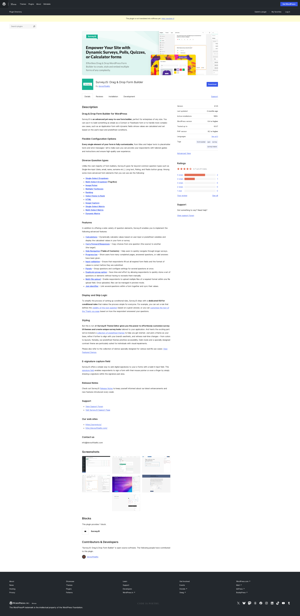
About (11, 581)
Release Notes (106, 388)
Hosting (12, 589)
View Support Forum (94, 406)
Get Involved (185, 581)
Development (129, 96)
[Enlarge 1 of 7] (107, 459)
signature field (88, 370)
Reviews (99, 96)
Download (212, 84)
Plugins (69, 589)
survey (214, 142)
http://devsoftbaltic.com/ (96, 428)
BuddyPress (242, 592)
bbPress (240, 589)
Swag (183, 592)
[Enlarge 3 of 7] (137, 459)
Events (182, 585)
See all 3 (215, 136)
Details (87, 96)
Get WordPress (289, 4)
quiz (208, 142)
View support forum (185, 215)
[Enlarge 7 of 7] (167, 478)
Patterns (69, 592)
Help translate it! (167, 18)
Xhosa (34, 603)
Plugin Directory (15, 12)
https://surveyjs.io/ (93, 424)
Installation (113, 96)
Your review (182, 195)
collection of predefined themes (111, 333)
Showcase (70, 581)
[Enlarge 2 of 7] (107, 478)
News (11, 585)
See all (215, 195)
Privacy (12, 592)
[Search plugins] (34, 26)
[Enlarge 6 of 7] (167, 459)
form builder (201, 142)
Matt (239, 585)
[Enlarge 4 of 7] (137, 479)
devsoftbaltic (104, 86)
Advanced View (184, 153)
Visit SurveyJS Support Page (98, 410)
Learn (125, 581)
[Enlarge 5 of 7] (137, 497)
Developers (127, 589)
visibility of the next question (104, 308)
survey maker (212, 146)
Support (214, 96)
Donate (183, 589)
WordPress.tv (129, 592)
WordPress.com (243, 581)
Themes (69, 585)
